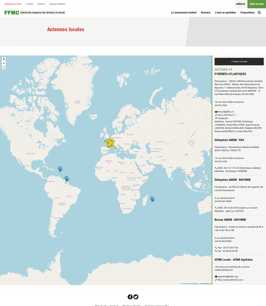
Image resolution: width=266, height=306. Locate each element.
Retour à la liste (240, 61)
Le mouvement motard (183, 12)
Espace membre (57, 4)
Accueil (35, 12)
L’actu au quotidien (225, 12)
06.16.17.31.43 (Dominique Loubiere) (242, 167)
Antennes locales (13, 4)
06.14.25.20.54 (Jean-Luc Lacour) (240, 207)
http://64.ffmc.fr (226, 114)
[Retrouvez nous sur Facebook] (130, 296)
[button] (152, 199)
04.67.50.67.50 (230, 247)
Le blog (29, 4)
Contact (41, 4)
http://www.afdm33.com (230, 279)
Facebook (222, 118)
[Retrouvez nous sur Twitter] (135, 296)
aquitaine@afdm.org (228, 276)
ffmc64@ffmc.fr (226, 111)
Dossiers (206, 12)
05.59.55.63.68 (230, 250)
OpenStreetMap (190, 283)
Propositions (248, 12)
